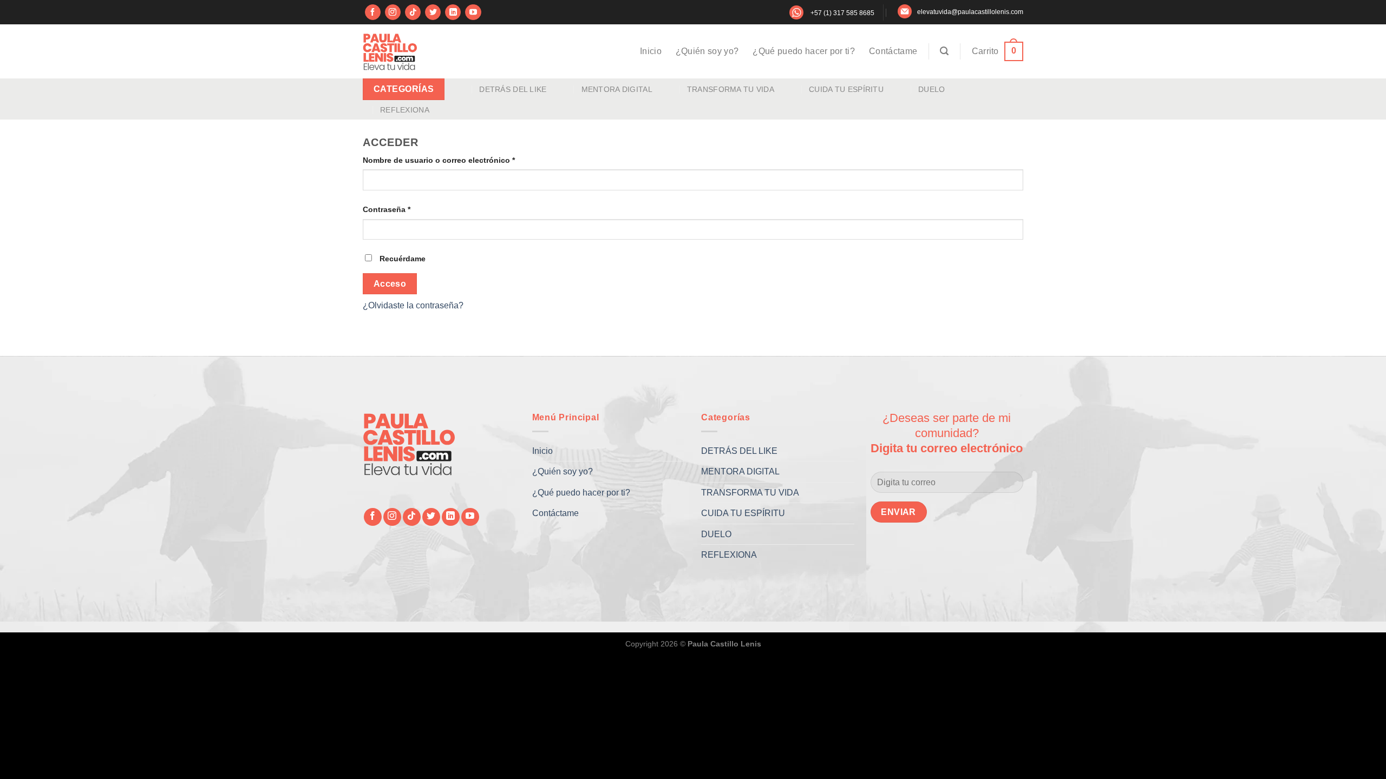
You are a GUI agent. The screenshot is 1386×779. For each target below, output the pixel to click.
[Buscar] (944, 51)
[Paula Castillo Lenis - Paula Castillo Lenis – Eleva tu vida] (390, 51)
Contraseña (407, 209)
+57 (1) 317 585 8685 (842, 13)
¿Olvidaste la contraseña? (413, 305)
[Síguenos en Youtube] (473, 12)
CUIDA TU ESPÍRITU (846, 89)
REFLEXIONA (404, 109)
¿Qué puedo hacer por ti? (804, 51)
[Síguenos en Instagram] (393, 12)
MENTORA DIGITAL (616, 89)
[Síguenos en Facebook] (373, 12)
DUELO (931, 89)
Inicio (651, 51)
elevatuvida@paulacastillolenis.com (970, 12)
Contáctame (893, 51)
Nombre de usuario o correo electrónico (459, 159)
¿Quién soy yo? (707, 51)
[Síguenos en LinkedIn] (453, 12)
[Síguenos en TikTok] (413, 12)
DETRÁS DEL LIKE (512, 89)
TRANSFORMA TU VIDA (730, 89)
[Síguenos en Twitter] (433, 12)
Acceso (390, 283)
